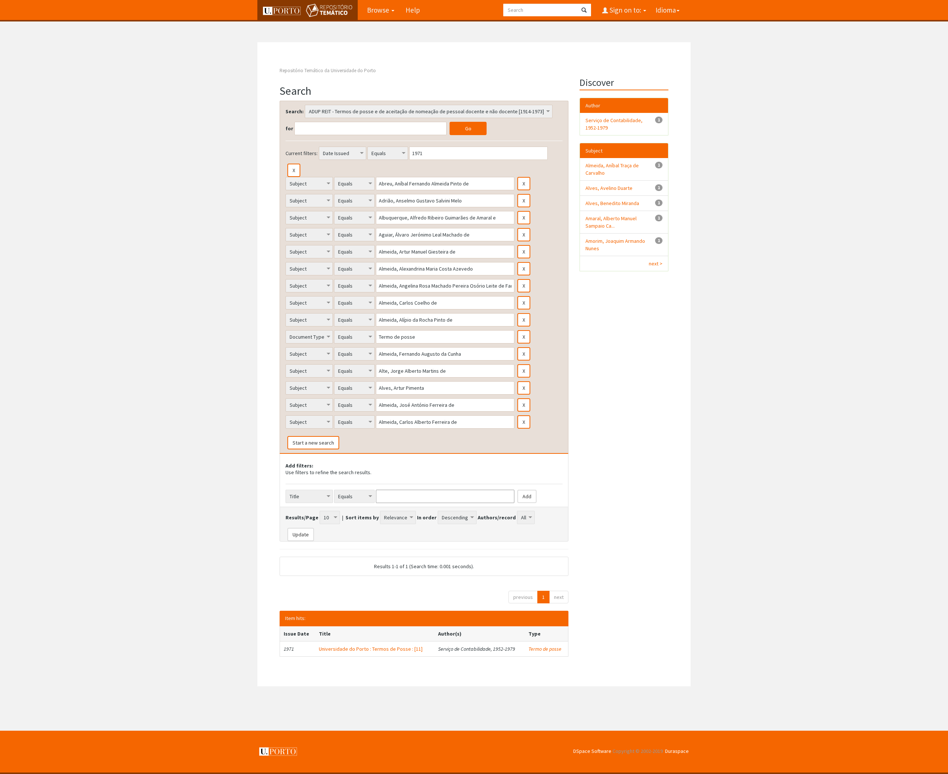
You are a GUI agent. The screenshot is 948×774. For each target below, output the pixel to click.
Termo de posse (544, 649)
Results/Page (302, 517)
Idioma (665, 10)
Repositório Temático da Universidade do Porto (328, 70)
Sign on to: (625, 10)
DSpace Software (592, 751)
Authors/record (497, 517)
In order (427, 517)
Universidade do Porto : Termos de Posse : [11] (371, 649)
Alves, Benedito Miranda (612, 203)
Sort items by (362, 517)
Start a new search (313, 442)
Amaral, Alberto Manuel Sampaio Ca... (611, 222)
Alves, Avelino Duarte (608, 188)
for (289, 128)
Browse (379, 10)
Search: (295, 111)
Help (412, 10)
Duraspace (677, 751)
